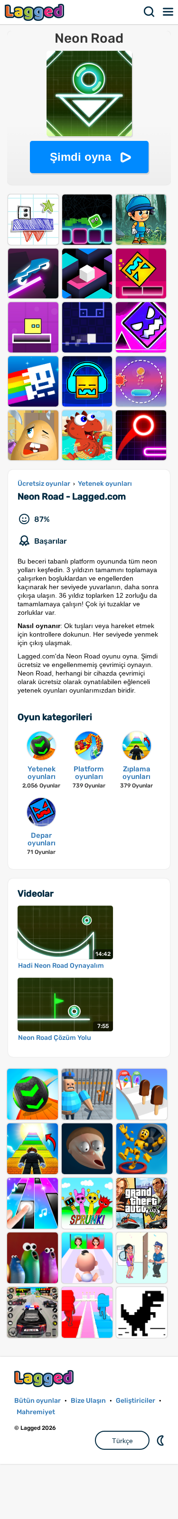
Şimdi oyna (80, 156)
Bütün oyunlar (37, 1401)
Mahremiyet (36, 1412)
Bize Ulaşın (88, 1401)
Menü (168, 12)
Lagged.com (45, 1378)
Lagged (35, 12)
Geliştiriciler (135, 1401)
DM (161, 1440)
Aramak (149, 12)
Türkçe (122, 1441)
